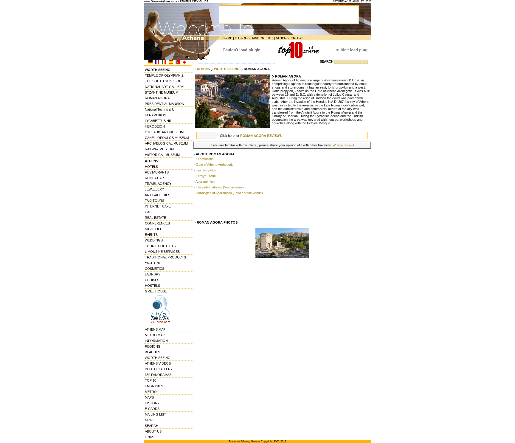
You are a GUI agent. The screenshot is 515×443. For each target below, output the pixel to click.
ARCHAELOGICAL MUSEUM (166, 143)
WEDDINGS (154, 240)
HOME (227, 38)
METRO (151, 392)
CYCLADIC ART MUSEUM (164, 132)
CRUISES (152, 280)
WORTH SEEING (157, 358)
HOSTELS (152, 285)
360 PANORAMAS (158, 375)
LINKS (149, 437)
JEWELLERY (154, 189)
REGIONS (152, 346)
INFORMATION (156, 341)
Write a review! (343, 145)
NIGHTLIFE (153, 229)
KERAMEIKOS (155, 115)
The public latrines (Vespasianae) (220, 187)
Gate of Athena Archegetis (214, 164)
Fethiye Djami (205, 176)
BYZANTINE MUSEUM (161, 92)
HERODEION (155, 126)
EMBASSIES (154, 386)
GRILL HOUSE (156, 291)
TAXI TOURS (154, 200)
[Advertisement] (282, 208)
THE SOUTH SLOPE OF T (164, 81)
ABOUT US (153, 431)
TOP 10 (150, 380)
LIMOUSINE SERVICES (162, 251)
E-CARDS (242, 38)
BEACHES (152, 352)
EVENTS (151, 234)
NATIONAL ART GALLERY (164, 87)
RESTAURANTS (157, 172)
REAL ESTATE (155, 217)
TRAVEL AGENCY (158, 183)
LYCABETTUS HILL (159, 121)
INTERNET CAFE (158, 206)
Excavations (205, 159)
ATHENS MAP (155, 329)
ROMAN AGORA (157, 98)
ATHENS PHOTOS (289, 38)
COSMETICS (154, 268)
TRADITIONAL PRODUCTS (165, 257)
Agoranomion (205, 181)
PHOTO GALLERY (159, 369)
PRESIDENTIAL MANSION (164, 104)
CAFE (149, 212)
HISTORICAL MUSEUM (162, 155)
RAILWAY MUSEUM (159, 149)
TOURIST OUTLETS (160, 246)
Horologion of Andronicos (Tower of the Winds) (229, 193)
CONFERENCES (157, 223)
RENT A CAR (154, 178)
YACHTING (153, 263)
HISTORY (152, 403)
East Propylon (206, 170)
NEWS (149, 420)
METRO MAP (155, 335)
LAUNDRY (152, 274)
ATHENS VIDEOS (158, 363)
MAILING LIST (262, 38)
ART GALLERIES (157, 195)
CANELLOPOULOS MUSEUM (167, 138)
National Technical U (159, 109)
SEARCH (151, 425)
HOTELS (151, 166)
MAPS (149, 397)
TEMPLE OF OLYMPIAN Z (164, 75)
